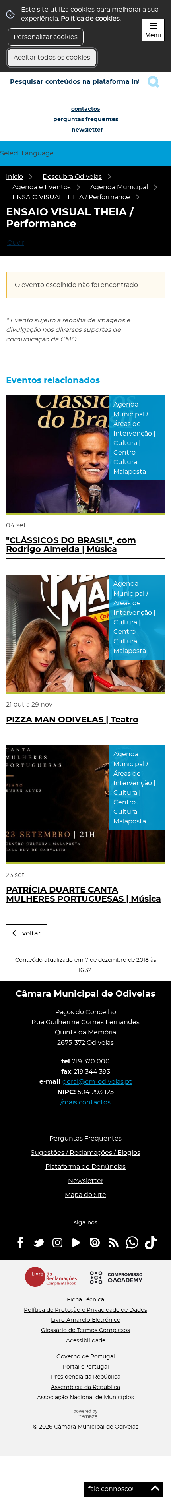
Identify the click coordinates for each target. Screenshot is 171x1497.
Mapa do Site (85, 1195)
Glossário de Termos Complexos (85, 1330)
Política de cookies (90, 18)
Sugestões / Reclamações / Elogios (85, 1153)
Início (14, 177)
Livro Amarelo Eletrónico (85, 1320)
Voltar (31, 933)
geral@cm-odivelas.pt (97, 1082)
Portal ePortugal (85, 1367)
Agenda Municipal (119, 187)
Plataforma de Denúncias (85, 1167)
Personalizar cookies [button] (46, 37)
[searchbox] (85, 82)
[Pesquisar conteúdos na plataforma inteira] (156, 82)
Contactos (85, 109)
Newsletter (87, 130)
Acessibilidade (85, 1341)
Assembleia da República (85, 1387)
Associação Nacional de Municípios (85, 1397)
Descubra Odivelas (72, 177)
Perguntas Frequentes (85, 119)
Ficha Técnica (85, 1300)
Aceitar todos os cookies (52, 57)
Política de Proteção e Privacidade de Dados (85, 1310)
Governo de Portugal (85, 1357)
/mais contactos (85, 1102)
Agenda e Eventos (41, 187)
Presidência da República (85, 1377)
